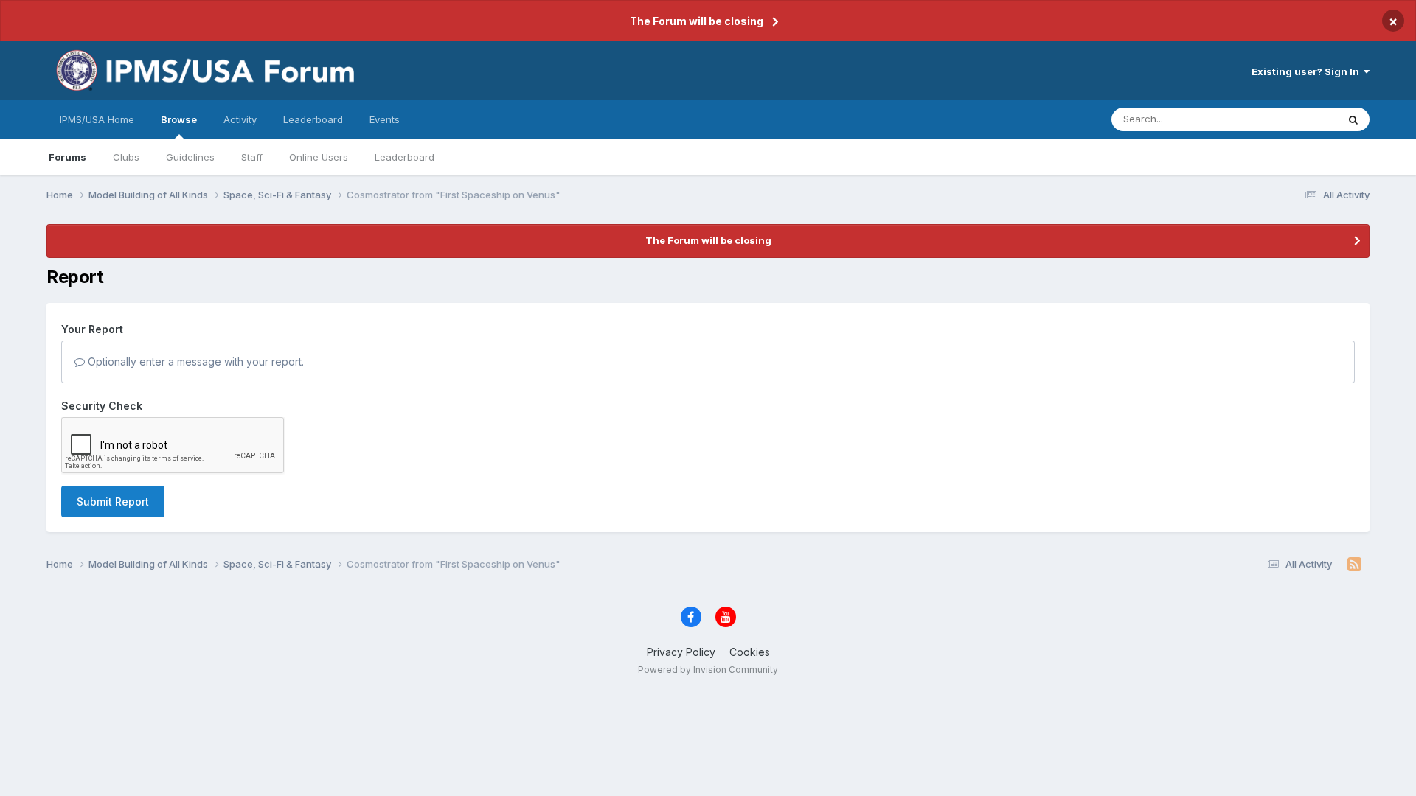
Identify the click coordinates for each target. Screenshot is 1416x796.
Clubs (126, 157)
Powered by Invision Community (708, 669)
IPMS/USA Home (97, 119)
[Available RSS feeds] (1354, 564)
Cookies (749, 652)
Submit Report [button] (113, 501)
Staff (252, 157)
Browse (179, 119)
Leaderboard (404, 157)
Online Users (318, 157)
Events (384, 119)
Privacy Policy (681, 652)
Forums (67, 157)
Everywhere (1291, 119)
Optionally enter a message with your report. (194, 361)
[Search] (1353, 119)
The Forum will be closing (696, 21)
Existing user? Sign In (1308, 71)
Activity (240, 119)
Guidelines (190, 157)
